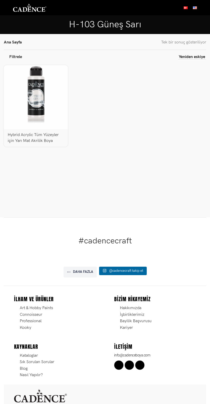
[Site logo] (29, 7)
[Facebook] (118, 365)
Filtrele (15, 56)
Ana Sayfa (13, 42)
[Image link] (40, 395)
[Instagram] (129, 365)
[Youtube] (139, 365)
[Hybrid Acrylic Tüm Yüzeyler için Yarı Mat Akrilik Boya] (36, 97)
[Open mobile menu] (5, 8)
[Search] (204, 8)
